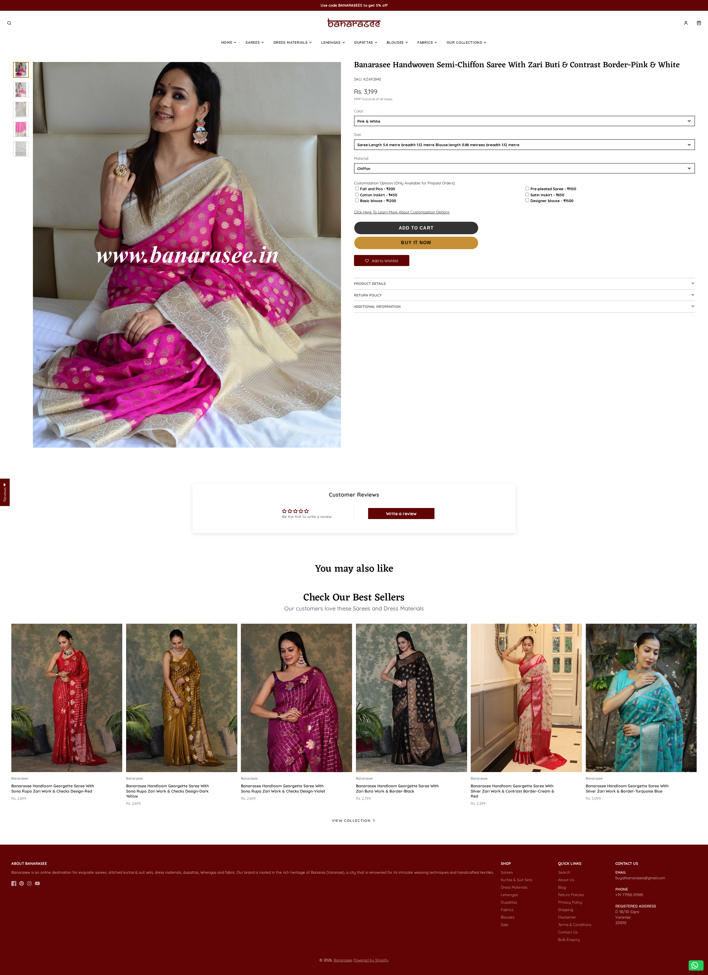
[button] (381, 260)
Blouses (395, 42)
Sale (504, 924)
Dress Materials (291, 42)
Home (226, 42)
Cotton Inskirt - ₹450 (378, 194)
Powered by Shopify (371, 960)
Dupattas (363, 42)
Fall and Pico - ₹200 (377, 188)
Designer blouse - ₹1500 (551, 200)
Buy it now (416, 242)
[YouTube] (37, 883)
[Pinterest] (21, 883)
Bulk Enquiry (569, 939)
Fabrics (425, 42)
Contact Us (567, 932)
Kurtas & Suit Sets (516, 879)
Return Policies (571, 894)
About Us (566, 879)
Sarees (253, 42)
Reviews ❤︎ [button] (4, 492)
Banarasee (343, 960)
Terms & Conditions (574, 924)
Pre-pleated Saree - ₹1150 (553, 188)
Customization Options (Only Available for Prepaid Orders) (404, 182)
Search (564, 872)
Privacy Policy (570, 902)
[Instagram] (29, 883)
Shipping (565, 909)
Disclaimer (567, 917)
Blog (562, 887)
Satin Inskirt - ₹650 (547, 194)
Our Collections (464, 42)
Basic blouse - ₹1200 (378, 200)
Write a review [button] (401, 513)
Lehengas (330, 42)
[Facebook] (13, 883)
